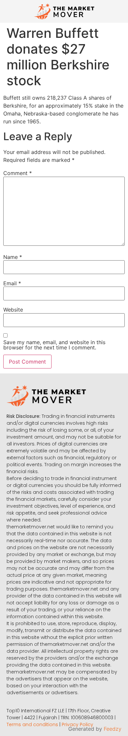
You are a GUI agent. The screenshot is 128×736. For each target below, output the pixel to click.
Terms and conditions (32, 724)
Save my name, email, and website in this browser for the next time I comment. (54, 345)
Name (12, 257)
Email (12, 283)
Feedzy (112, 728)
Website (13, 309)
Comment (17, 173)
